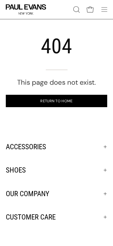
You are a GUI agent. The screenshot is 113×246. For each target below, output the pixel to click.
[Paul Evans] (26, 9)
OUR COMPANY (27, 194)
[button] (76, 9)
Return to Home (56, 101)
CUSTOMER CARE (31, 217)
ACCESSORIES (26, 147)
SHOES (16, 170)
